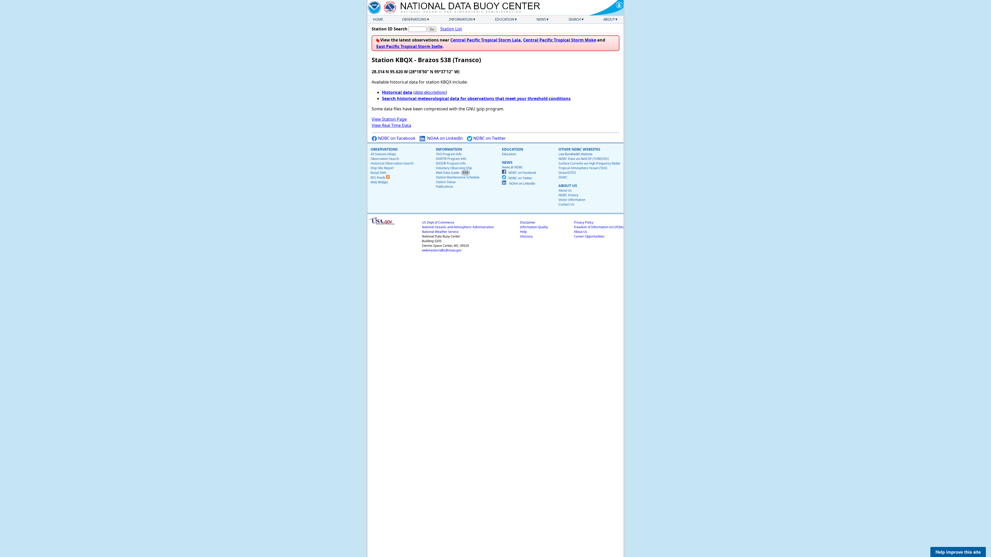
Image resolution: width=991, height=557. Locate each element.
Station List (451, 29)
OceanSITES (567, 172)
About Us (565, 190)
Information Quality (534, 227)
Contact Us (566, 204)
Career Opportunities (589, 236)
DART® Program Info (451, 159)
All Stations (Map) (383, 154)
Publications (444, 186)
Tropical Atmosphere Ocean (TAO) (582, 168)
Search (575, 19)
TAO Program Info (449, 154)
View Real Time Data (391, 125)
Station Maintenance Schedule (457, 177)
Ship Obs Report (382, 168)
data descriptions (430, 92)
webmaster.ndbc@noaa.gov (441, 250)
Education (504, 19)
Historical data (397, 92)
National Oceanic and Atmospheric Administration (458, 227)
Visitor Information (571, 200)
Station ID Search (389, 29)
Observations (414, 19)
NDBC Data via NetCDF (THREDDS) (583, 159)
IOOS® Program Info (451, 163)
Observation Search (385, 159)
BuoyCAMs (378, 172)
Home (378, 19)
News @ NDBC (512, 167)
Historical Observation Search (392, 163)
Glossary (526, 236)
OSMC (563, 177)
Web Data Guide (447, 172)
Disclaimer (528, 222)
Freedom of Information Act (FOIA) (599, 227)
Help (523, 232)
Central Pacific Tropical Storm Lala (485, 40)
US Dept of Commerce (438, 222)
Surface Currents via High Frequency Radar (589, 163)
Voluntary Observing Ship (454, 168)
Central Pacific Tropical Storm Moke (559, 40)
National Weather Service (440, 232)
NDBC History (568, 195)
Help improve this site (958, 552)
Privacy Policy (583, 222)
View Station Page (389, 119)
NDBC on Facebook (396, 138)
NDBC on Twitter (489, 138)
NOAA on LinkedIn (444, 138)
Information (461, 19)
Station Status (446, 182)
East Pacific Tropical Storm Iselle (409, 46)
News (541, 19)
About (609, 19)
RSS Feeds (378, 177)
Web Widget (379, 182)
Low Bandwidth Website (575, 154)
